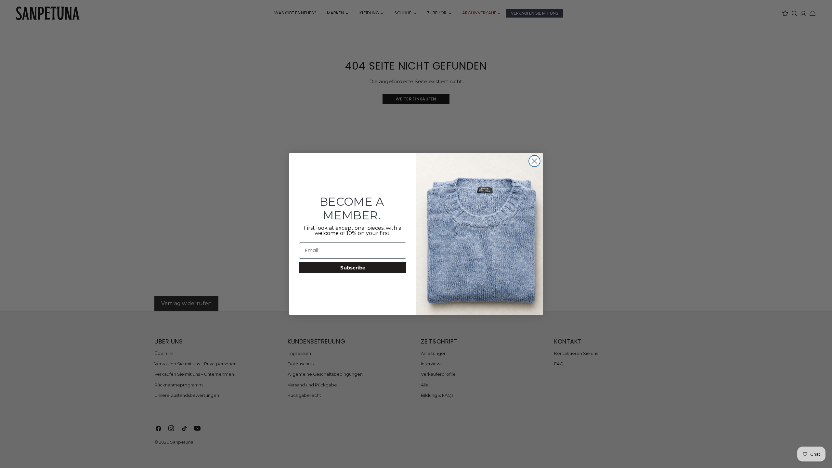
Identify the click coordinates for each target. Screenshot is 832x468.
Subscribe (352, 268)
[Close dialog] (534, 161)
